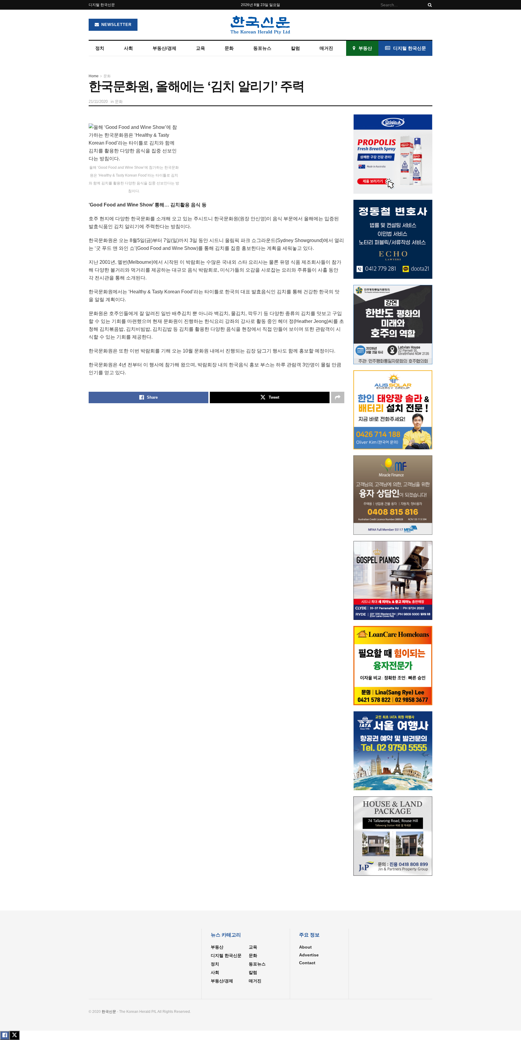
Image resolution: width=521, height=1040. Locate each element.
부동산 (365, 48)
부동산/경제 (164, 48)
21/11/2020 (98, 101)
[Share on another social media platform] (337, 397)
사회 (128, 48)
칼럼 (295, 48)
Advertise (309, 954)
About (305, 947)
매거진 (326, 48)
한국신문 (109, 1012)
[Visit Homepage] (260, 24)
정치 (99, 48)
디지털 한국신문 (102, 5)
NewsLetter (115, 24)
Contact (307, 962)
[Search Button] (429, 5)
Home (94, 76)
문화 (229, 48)
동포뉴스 (262, 48)
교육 (200, 48)
